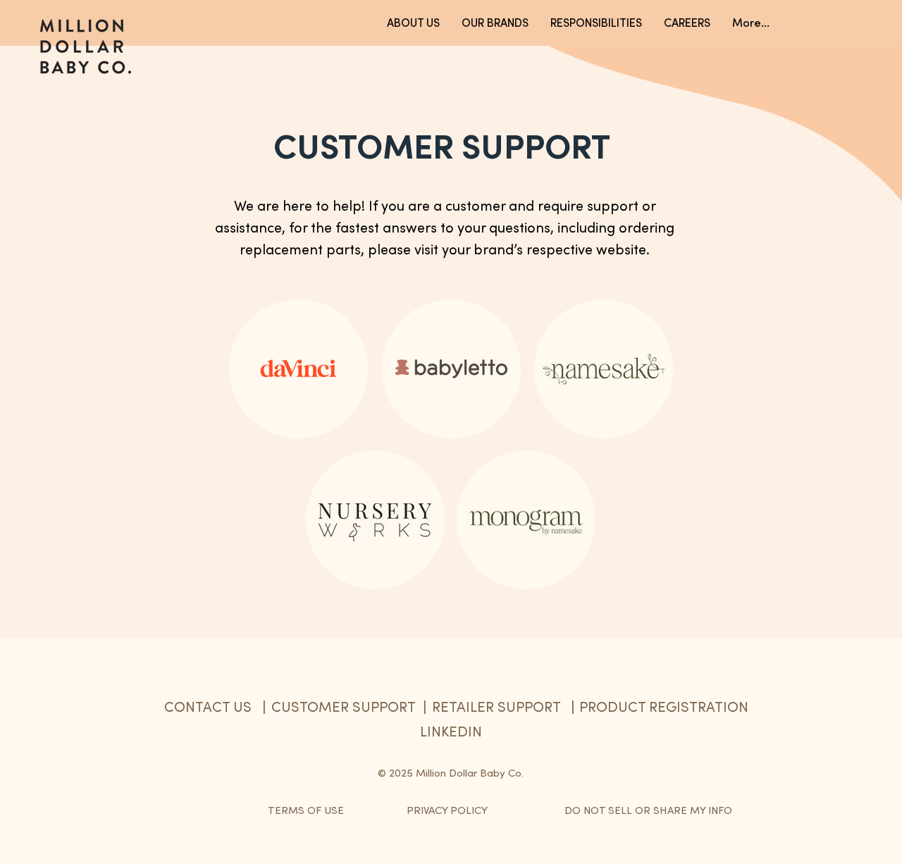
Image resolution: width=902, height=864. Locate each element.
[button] (750, 22)
